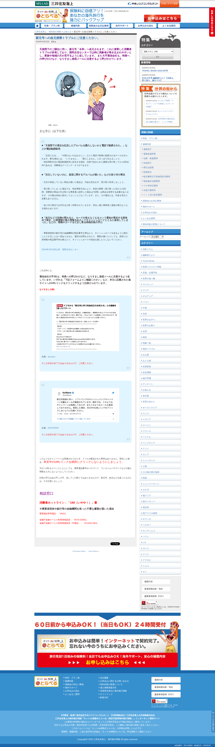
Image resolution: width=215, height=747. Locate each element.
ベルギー (147, 525)
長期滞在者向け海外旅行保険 (113, 691)
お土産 (146, 355)
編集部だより (149, 255)
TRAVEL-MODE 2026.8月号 (155, 71)
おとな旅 (147, 360)
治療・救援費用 (150, 158)
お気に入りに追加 (169, 3)
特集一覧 (147, 343)
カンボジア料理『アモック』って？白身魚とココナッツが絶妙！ (160, 104)
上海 (145, 466)
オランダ (147, 519)
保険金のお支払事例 (98, 26)
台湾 (145, 331)
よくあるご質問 (72, 694)
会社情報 (108, 11)
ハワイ (146, 302)
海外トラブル (149, 349)
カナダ (146, 489)
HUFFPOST (53, 428)
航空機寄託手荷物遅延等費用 (156, 176)
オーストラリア (150, 407)
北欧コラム (148, 249)
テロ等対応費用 (150, 185)
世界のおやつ (149, 319)
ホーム (37, 26)
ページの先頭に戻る (213, 721)
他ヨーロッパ (149, 501)
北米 (145, 313)
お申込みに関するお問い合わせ (114, 681)
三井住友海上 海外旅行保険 (51, 15)
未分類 (146, 396)
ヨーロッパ (148, 284)
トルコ (146, 566)
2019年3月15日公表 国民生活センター (60, 249)
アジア (146, 290)
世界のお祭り (149, 325)
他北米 (146, 507)
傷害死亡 (147, 149)
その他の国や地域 (151, 472)
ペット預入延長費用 (152, 195)
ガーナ (146, 548)
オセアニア (148, 296)
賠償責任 (147, 172)
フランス (147, 431)
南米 (145, 337)
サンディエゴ (149, 531)
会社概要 (104, 678)
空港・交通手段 (150, 272)
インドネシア (149, 443)
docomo (51, 356)
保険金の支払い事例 (74, 684)
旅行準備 (147, 378)
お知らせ (67, 32)
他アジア (147, 495)
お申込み (162, 18)
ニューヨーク (149, 460)
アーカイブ (145, 237)
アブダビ (147, 560)
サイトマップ (106, 694)
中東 (145, 308)
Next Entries (93, 551)
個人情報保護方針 (122, 11)
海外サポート (122, 26)
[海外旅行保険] (143, 3)
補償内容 (75, 26)
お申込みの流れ (145, 26)
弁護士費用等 (149, 190)
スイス (146, 413)
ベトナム (147, 437)
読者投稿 (147, 366)
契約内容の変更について (154, 224)
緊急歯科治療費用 (151, 181)
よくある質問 (169, 26)
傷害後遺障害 (149, 154)
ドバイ (146, 554)
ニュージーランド (151, 484)
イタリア (147, 419)
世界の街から (149, 401)
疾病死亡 (147, 163)
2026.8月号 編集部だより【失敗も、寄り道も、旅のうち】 (159, 79)
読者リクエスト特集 (152, 267)
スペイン (147, 425)
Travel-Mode (148, 261)
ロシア (146, 454)
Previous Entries (80, 551)
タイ (145, 572)
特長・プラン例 (52, 26)
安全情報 (147, 372)
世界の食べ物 (149, 278)
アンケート (148, 384)
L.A (144, 542)
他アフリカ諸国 (150, 513)
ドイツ (146, 448)
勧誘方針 (104, 697)
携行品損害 (148, 167)
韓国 (145, 478)
